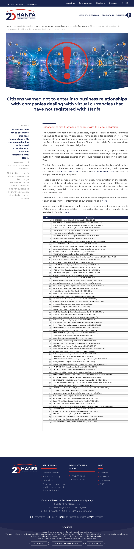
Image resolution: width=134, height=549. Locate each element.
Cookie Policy (78, 479)
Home (8, 26)
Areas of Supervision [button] (89, 15)
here (104, 201)
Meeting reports (51, 472)
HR (126, 3)
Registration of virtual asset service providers (18, 165)
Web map (105, 476)
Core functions (85, 3)
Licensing (48, 480)
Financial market (15, 5)
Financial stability (51, 476)
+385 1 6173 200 (50, 511)
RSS (102, 484)
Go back (24, 125)
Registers (100, 3)
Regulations (108, 15)
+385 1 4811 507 (68, 511)
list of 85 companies (104, 171)
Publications (122, 15)
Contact (113, 3)
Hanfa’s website (69, 171)
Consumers (31, 5)
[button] (128, 15)
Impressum (106, 480)
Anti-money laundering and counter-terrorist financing (61, 26)
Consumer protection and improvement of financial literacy (54, 487)
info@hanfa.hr (86, 511)
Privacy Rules (78, 476)
